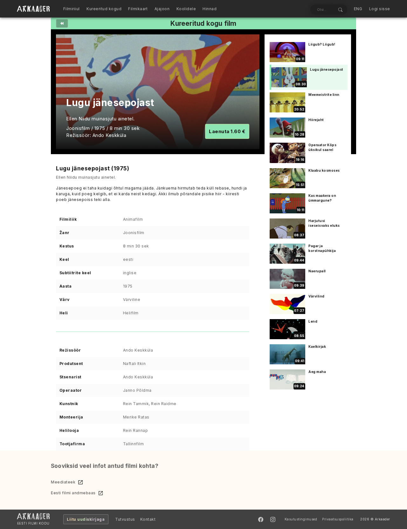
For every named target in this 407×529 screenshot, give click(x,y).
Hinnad (210, 8)
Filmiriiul (71, 8)
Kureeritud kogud (103, 8)
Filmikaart (138, 8)
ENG (358, 8)
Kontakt (148, 519)
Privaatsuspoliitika (338, 519)
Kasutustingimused (301, 519)
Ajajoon (162, 8)
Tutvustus (125, 519)
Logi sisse (379, 8)
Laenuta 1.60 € (227, 131)
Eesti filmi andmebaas (73, 492)
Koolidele (186, 8)
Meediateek (63, 482)
